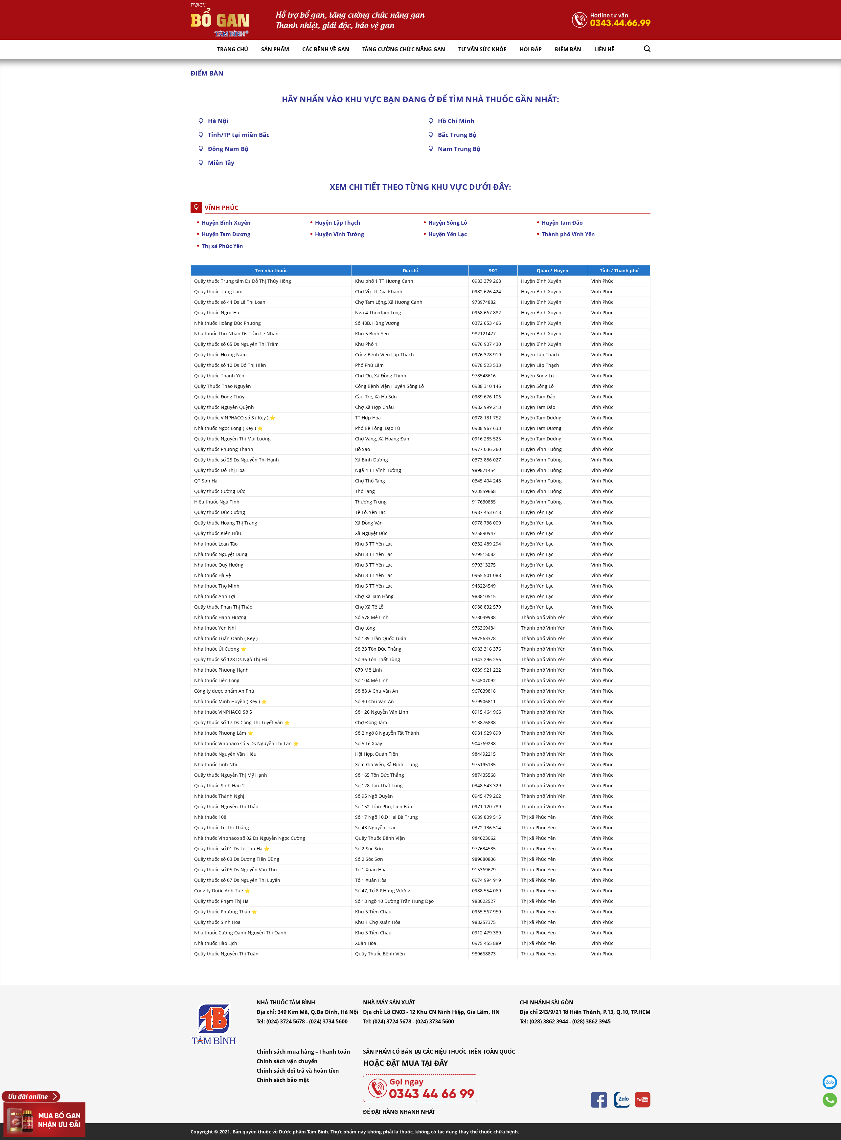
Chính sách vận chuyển (287, 1061)
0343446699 (830, 1100)
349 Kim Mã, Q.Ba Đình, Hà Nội (318, 1012)
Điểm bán (568, 49)
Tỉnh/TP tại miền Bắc (238, 135)
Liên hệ (604, 49)
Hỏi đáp (531, 49)
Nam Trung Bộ (459, 149)
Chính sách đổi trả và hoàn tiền (298, 1070)
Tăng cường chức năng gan (403, 49)
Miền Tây (221, 163)
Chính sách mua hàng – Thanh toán (303, 1051)
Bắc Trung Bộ (457, 135)
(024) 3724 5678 (285, 1021)
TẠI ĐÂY (434, 1063)
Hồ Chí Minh (456, 121)
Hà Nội (218, 121)
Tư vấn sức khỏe (482, 49)
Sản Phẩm (275, 49)
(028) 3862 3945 (591, 1021)
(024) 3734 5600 (328, 1021)
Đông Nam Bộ (228, 149)
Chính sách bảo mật (283, 1080)
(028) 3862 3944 (549, 1021)
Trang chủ (232, 49)
